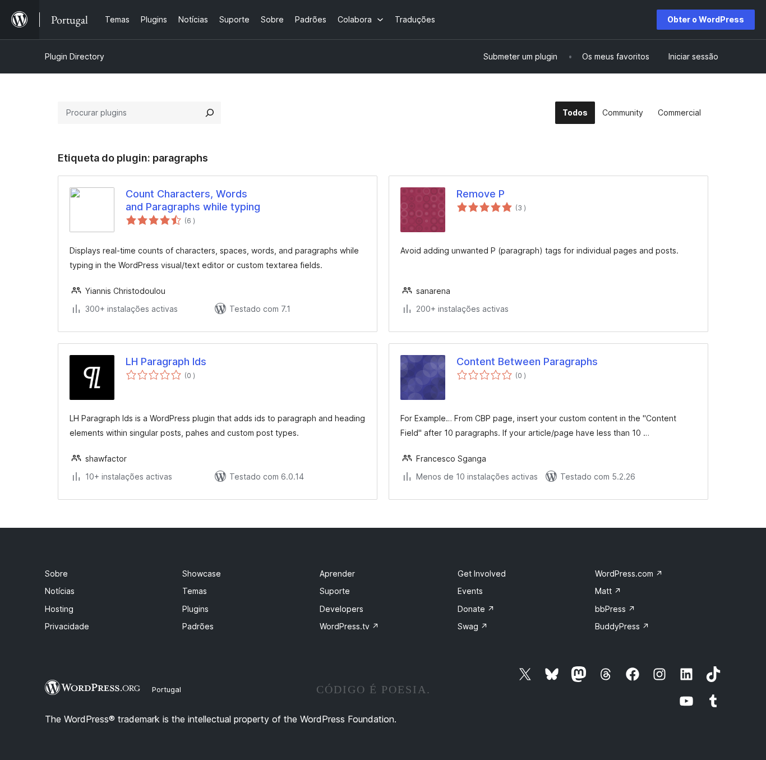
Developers (341, 609)
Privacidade (67, 626)
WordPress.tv (349, 626)
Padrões (198, 626)
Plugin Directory (74, 56)
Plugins (195, 609)
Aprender (337, 573)
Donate (476, 609)
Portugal (166, 689)
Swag (473, 626)
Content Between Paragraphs (527, 361)
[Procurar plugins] (210, 113)
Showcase (201, 573)
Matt (608, 591)
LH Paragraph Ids (166, 361)
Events (470, 591)
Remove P (480, 194)
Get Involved (482, 573)
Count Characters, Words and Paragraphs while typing (193, 200)
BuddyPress (622, 626)
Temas (194, 591)
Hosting (59, 609)
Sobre (56, 573)
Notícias (60, 591)
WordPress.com (629, 573)
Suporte (335, 591)
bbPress (615, 609)
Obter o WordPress (705, 19)
